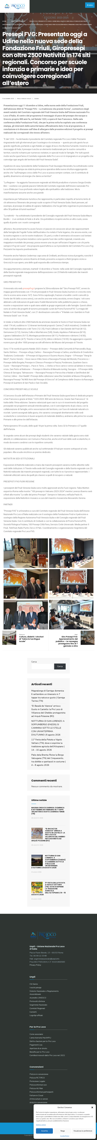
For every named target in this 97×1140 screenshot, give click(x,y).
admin (36, 99)
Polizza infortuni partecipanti (41, 1092)
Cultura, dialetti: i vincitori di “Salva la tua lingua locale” (31, 638)
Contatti (33, 1012)
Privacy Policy (35, 965)
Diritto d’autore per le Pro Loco (43, 1041)
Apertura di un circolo (38, 1048)
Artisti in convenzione (38, 1102)
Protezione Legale (37, 1081)
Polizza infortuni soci (38, 1085)
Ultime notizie (39, 800)
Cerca (34, 661)
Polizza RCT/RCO (37, 1077)
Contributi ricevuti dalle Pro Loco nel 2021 (47, 1055)
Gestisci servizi (41, 1125)
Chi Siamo (34, 984)
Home (4, 21)
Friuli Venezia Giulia (18, 21)
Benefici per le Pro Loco (39, 1052)
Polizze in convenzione (39, 1074)
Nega (62, 1131)
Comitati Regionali (37, 1008)
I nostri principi (35, 987)
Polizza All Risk (36, 1088)
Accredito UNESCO (38, 997)
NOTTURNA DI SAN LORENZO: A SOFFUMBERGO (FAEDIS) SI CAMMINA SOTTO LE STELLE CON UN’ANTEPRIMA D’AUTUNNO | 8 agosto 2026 (47, 728)
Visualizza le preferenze (82, 1131)
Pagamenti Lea (36, 1045)
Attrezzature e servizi (39, 1099)
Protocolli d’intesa (37, 1001)
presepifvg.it (29, 288)
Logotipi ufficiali (36, 1015)
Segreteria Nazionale (38, 1005)
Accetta (44, 1131)
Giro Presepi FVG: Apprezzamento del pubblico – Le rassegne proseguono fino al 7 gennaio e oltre (67, 640)
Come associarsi (36, 1034)
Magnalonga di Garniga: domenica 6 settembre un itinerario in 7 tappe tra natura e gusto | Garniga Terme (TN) (47, 810)
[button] (92, 1107)
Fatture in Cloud (36, 1095)
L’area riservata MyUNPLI (40, 1037)
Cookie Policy (64, 1136)
